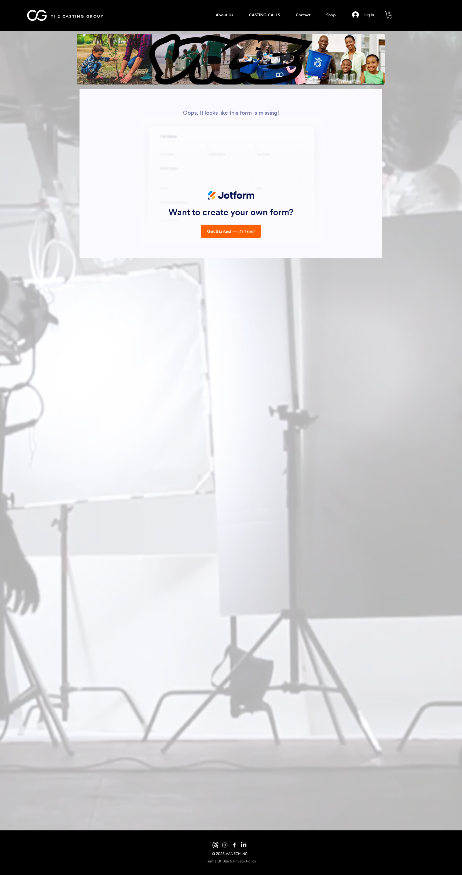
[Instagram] (225, 845)
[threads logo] (215, 845)
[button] (389, 15)
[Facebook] (234, 845)
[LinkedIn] (243, 845)
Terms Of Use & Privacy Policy (231, 861)
